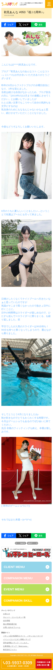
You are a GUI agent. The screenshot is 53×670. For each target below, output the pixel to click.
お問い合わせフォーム (11, 627)
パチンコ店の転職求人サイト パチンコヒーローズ (23, 636)
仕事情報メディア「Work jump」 (16, 646)
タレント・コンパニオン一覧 (14, 617)
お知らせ (6, 614)
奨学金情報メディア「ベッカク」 (16, 643)
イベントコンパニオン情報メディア (17, 639)
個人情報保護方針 (10, 624)
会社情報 (6, 621)
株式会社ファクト (10, 650)
